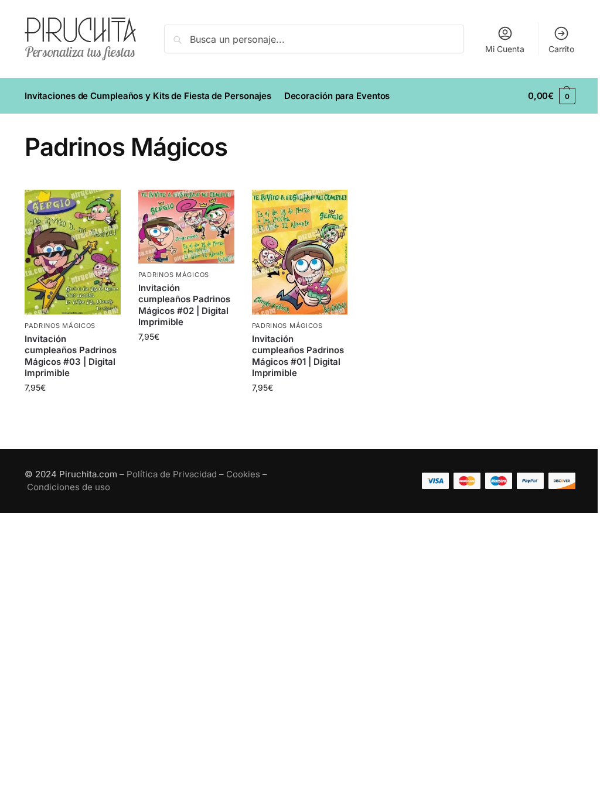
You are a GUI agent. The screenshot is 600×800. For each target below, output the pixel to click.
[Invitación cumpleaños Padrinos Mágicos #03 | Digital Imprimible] (73, 252)
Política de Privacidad (172, 474)
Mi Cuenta (504, 49)
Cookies (243, 474)
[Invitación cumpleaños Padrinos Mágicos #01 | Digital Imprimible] (300, 252)
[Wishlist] (103, 207)
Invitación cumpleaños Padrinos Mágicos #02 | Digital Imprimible (184, 305)
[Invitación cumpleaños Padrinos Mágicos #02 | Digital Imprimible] (186, 227)
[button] (551, 96)
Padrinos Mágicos (60, 326)
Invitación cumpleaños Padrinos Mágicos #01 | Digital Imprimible (298, 356)
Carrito (561, 49)
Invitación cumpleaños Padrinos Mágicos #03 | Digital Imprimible (71, 356)
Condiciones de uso (68, 487)
